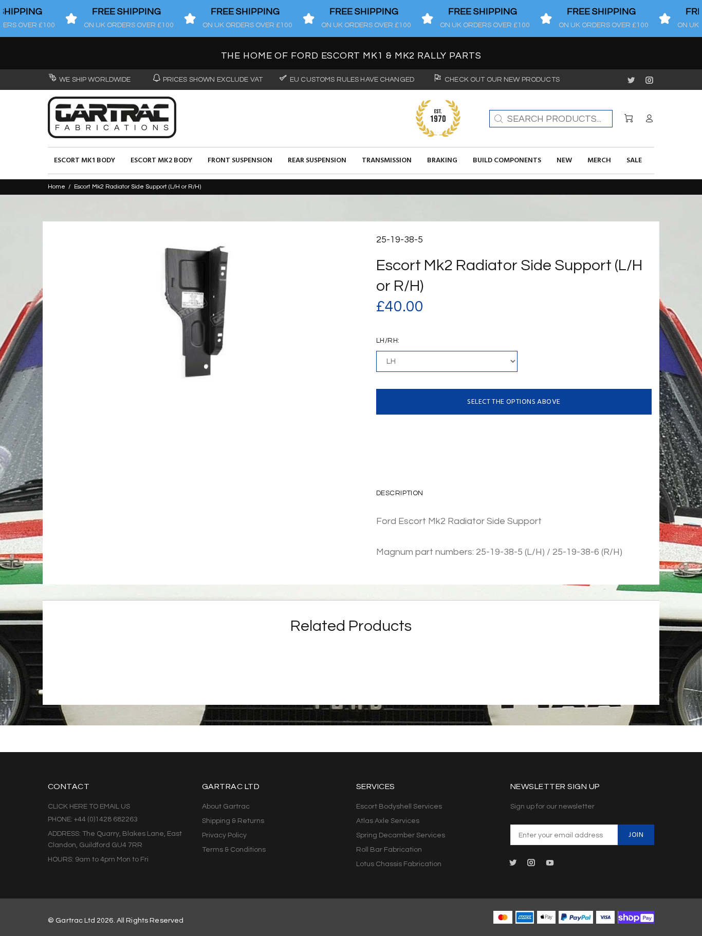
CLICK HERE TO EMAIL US (89, 806)
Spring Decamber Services (400, 835)
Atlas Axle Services (387, 821)
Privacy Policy (224, 835)
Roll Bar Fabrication (389, 849)
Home (56, 186)
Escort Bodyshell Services (399, 806)
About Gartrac (226, 806)
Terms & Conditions (234, 849)
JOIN (636, 835)
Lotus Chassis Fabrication (398, 864)
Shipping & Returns (233, 821)
